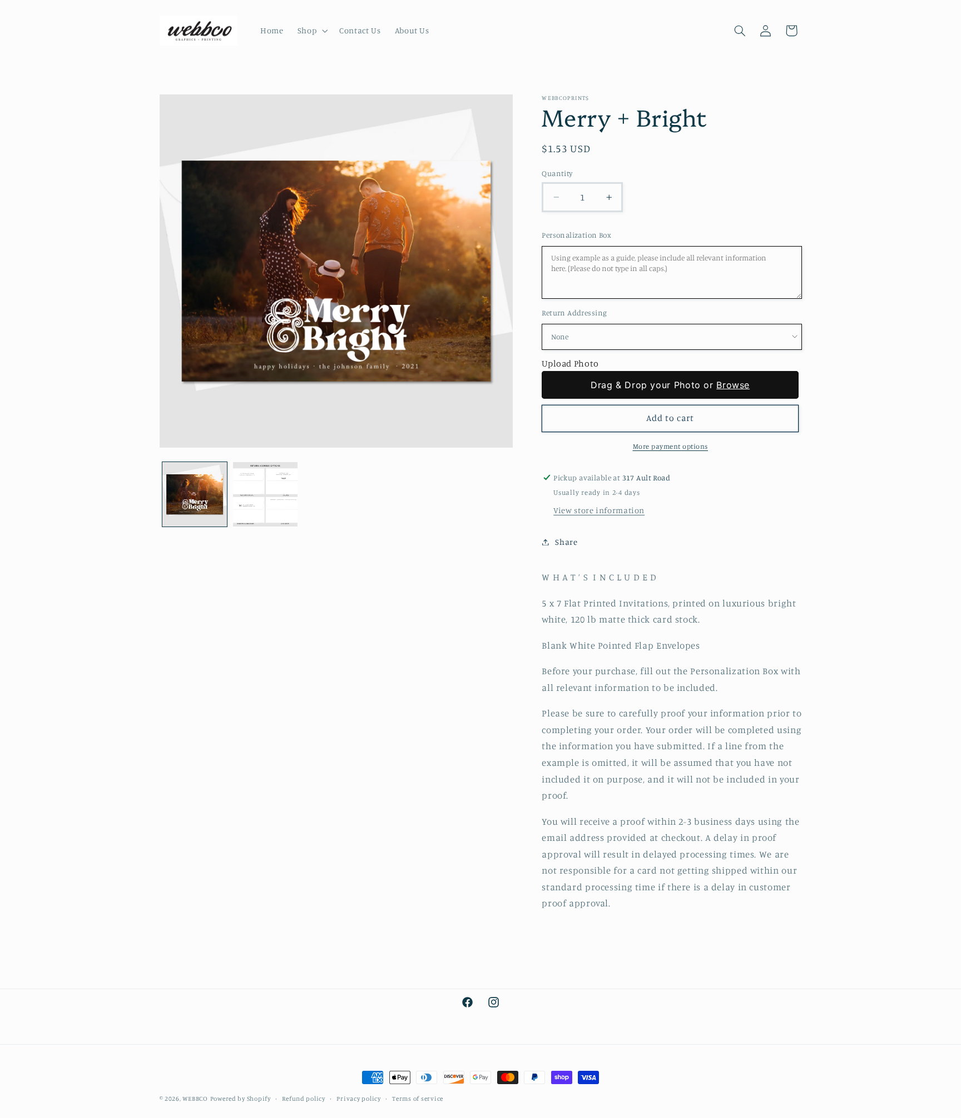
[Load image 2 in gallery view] (265, 494)
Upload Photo (570, 363)
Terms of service (417, 1098)
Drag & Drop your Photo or (670, 384)
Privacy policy (358, 1098)
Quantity (557, 173)
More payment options (671, 446)
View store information (599, 510)
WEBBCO (194, 1098)
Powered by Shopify (240, 1098)
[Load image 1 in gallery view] (194, 494)
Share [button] (566, 542)
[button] (311, 30)
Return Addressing (574, 312)
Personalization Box (576, 234)
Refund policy (303, 1098)
